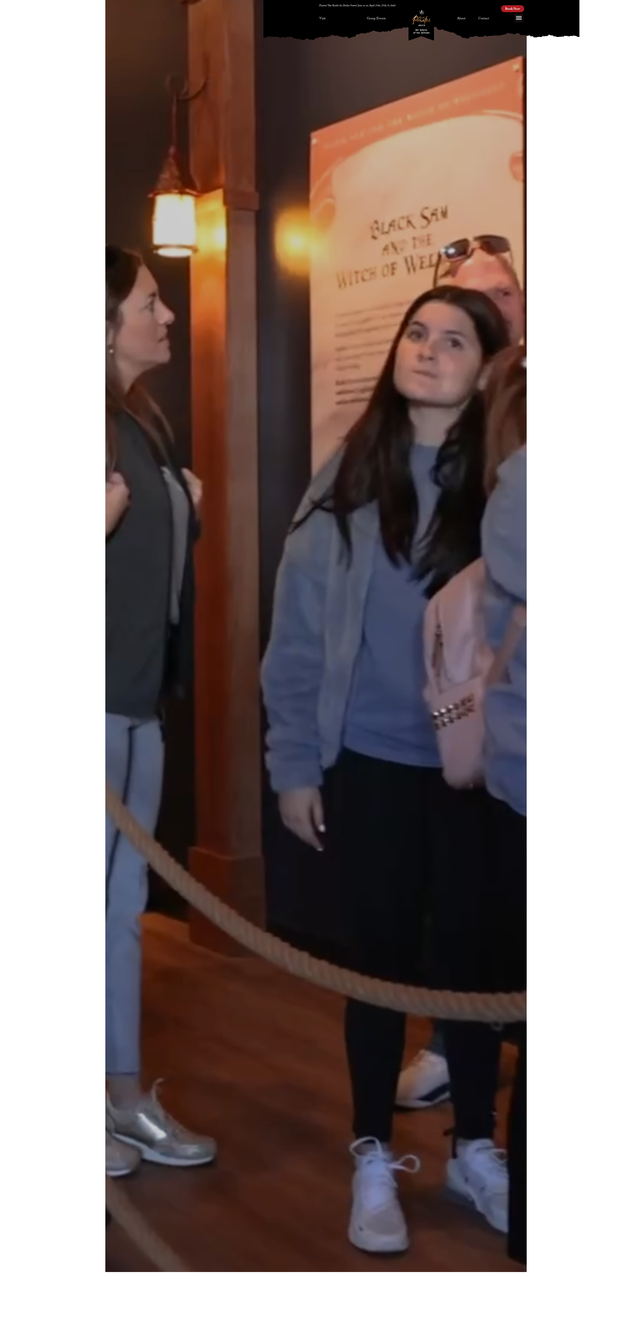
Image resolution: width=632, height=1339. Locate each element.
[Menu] (518, 18)
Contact (483, 19)
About (461, 19)
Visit (322, 19)
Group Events (376, 19)
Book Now (512, 9)
